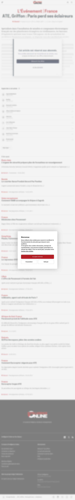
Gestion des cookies (27, 251)
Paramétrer (29, 262)
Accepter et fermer (37, 256)
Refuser (46, 262)
